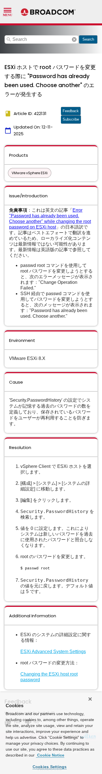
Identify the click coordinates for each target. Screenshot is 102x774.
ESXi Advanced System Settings (53, 651)
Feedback (71, 111)
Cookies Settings (50, 766)
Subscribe (71, 119)
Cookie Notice (50, 755)
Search (88, 39)
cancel (74, 39)
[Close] (90, 699)
